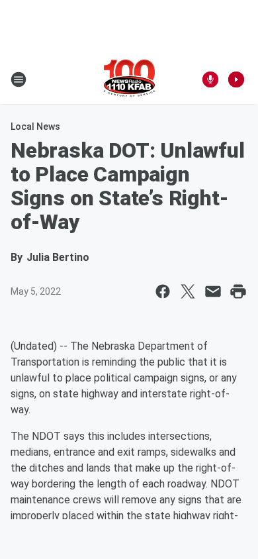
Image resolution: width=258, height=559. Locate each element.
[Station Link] (129, 79)
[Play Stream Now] (236, 79)
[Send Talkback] (210, 79)
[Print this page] (238, 291)
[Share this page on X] (188, 291)
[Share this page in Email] (213, 291)
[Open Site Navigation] (18, 79)
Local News (35, 126)
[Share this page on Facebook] (162, 291)
